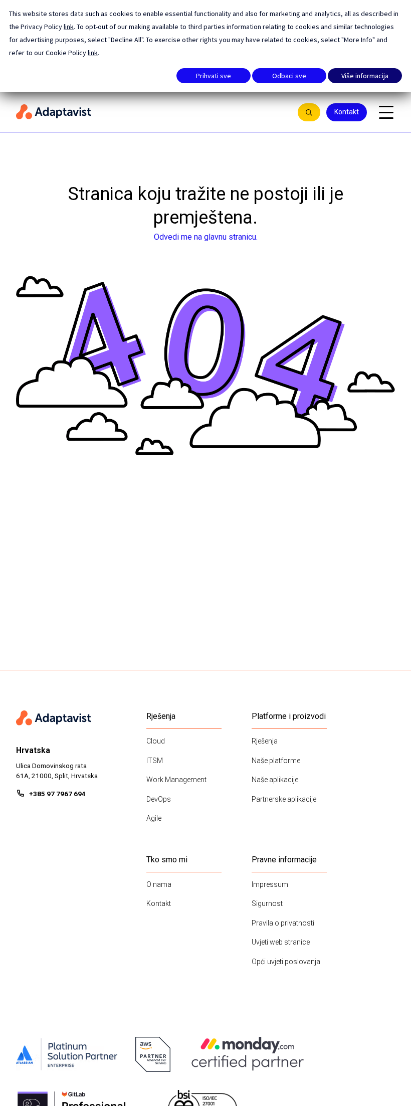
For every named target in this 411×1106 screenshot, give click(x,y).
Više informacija (364, 75)
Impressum (270, 884)
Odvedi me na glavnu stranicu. (206, 237)
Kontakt (346, 112)
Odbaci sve (289, 75)
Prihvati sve (213, 75)
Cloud (155, 741)
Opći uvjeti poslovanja (286, 962)
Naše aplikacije (275, 780)
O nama (158, 884)
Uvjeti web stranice (281, 942)
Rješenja (265, 741)
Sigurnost (267, 903)
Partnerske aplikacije (284, 799)
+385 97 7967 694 (57, 794)
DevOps (158, 799)
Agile (153, 818)
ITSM (154, 761)
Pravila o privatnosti (283, 923)
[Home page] (152, 112)
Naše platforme (276, 761)
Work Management (176, 780)
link (69, 26)
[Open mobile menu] (386, 112)
